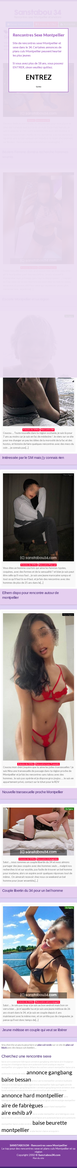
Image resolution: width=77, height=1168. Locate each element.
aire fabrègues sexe (64, 1114)
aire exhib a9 (16, 1112)
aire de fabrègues (22, 1105)
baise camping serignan (39, 1100)
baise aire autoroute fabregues (16, 1061)
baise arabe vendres (22, 1124)
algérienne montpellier (39, 1084)
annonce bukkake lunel (25, 1117)
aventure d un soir (41, 1090)
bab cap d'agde (58, 1084)
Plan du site (38, 1158)
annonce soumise (20, 1100)
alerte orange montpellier (63, 1100)
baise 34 (28, 1067)
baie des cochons (40, 1067)
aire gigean (18, 1067)
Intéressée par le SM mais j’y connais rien (33, 458)
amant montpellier (56, 1067)
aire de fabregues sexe (17, 1084)
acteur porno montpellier (43, 1080)
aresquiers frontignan (11, 1064)
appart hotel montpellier (54, 1106)
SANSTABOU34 (19, 1145)
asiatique (11, 1090)
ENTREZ (39, 77)
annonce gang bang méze (49, 1087)
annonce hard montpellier (32, 1095)
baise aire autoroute (46, 1117)
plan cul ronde (45, 1044)
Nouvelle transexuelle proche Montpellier (32, 792)
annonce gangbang (49, 1072)
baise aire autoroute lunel (35, 1064)
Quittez (38, 87)
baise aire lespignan (63, 1061)
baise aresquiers (51, 1131)
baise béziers (7, 1117)
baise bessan (16, 1079)
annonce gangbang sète (42, 1061)
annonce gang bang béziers (24, 1087)
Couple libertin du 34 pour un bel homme (32, 891)
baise (35, 1114)
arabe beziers (36, 1131)
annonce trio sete (24, 1090)
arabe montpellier (46, 1114)
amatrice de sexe (58, 1090)
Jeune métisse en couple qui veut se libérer (34, 1030)
